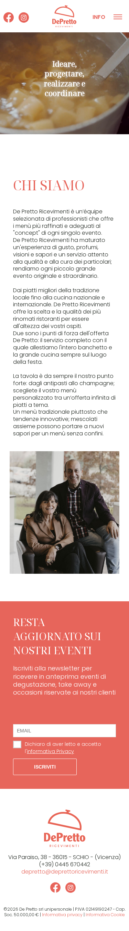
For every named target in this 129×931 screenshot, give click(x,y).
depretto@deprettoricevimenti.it (64, 872)
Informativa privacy (62, 915)
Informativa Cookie (105, 915)
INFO (99, 17)
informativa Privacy (50, 751)
